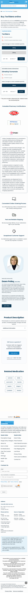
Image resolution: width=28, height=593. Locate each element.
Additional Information (9, 328)
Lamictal (10, 378)
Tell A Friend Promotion (20, 443)
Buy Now (21, 58)
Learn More (7, 305)
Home (3, 11)
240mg (14, 52)
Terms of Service (14, 481)
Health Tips (4, 458)
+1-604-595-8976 (5, 527)
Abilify (18, 378)
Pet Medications (5, 449)
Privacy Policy (18, 454)
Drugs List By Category (7, 440)
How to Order (4, 446)
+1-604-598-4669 (5, 523)
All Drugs (3, 456)
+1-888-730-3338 (5, 516)
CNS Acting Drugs (9, 11)
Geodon (19, 390)
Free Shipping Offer (19, 449)
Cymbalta (9, 390)
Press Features (18, 440)
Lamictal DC (9, 382)
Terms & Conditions (18, 591)
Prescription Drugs (6, 438)
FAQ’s (2, 461)
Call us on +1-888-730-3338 (14, 358)
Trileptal (18, 386)
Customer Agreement (20, 446)
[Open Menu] (2, 2)
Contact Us (17, 459)
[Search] (26, 5)
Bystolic (19, 382)
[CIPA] (14, 113)
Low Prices (17, 451)
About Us (3, 443)
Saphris (9, 386)
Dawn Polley (17, 438)
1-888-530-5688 (5, 519)
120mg (14, 47)
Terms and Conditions (20, 457)
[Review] (14, 122)
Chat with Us (14, 353)
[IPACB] (14, 133)
